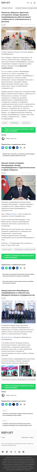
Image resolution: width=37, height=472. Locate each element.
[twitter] (13, 147)
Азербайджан (14, 122)
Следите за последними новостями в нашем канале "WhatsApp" (19, 130)
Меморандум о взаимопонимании (25, 249)
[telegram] (10, 147)
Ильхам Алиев (7, 8)
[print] (20, 147)
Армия (3, 24)
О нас (3, 437)
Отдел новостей (11, 138)
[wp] (6, 147)
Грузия (4, 122)
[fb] (2, 147)
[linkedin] (17, 147)
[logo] (5, 3)
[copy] (24, 147)
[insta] (7, 451)
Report (14, 214)
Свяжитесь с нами (27, 437)
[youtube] (23, 451)
